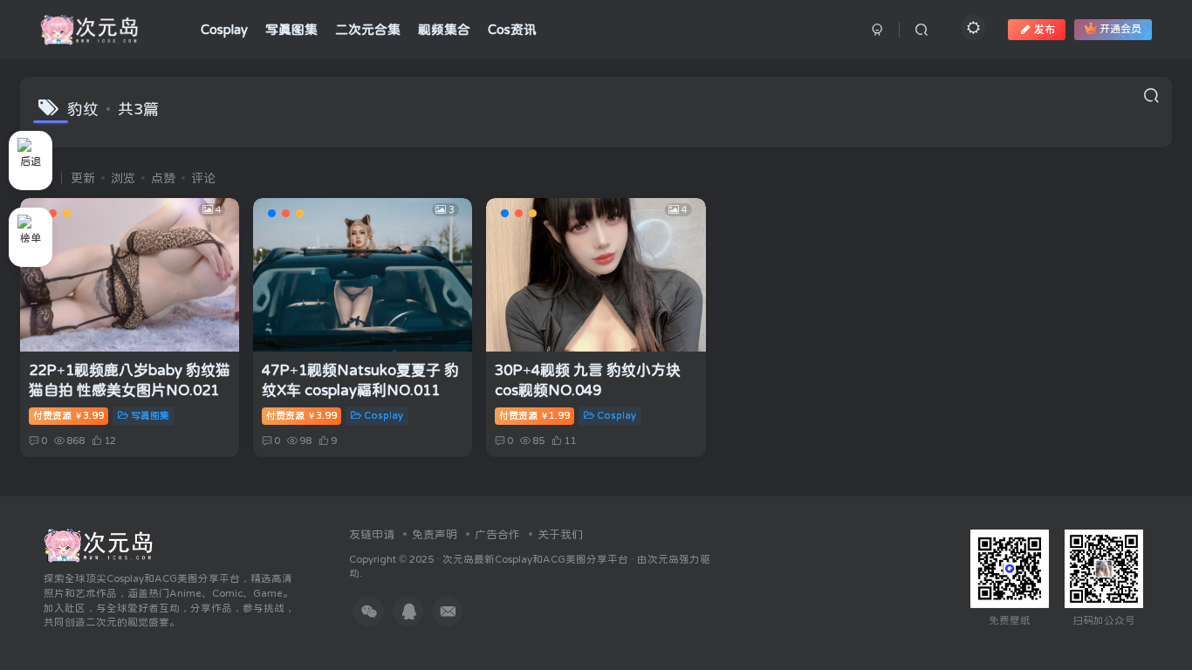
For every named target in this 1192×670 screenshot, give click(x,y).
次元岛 (663, 559)
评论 (203, 178)
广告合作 (497, 534)
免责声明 (434, 534)
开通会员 (1120, 29)
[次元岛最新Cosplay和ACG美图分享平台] (99, 544)
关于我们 (560, 534)
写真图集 (150, 415)
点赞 (163, 178)
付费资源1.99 (534, 415)
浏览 (123, 178)
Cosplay (383, 415)
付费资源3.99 (68, 415)
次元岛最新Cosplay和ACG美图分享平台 (535, 559)
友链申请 (371, 534)
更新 (83, 178)
